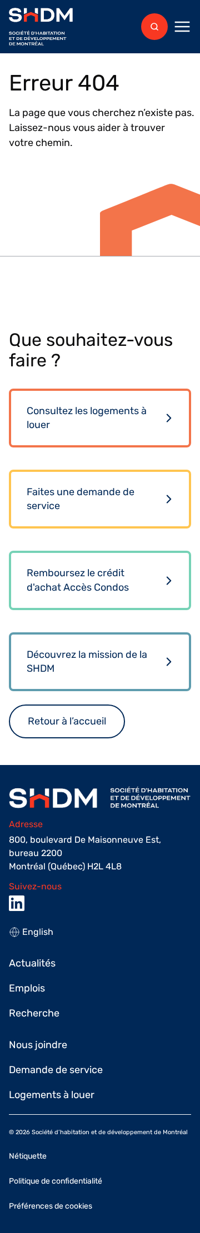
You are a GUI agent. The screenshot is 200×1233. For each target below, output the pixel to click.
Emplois (27, 988)
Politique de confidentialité (55, 1181)
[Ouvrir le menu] (182, 27)
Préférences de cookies (50, 1206)
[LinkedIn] (16, 903)
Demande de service (56, 1070)
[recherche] (154, 26)
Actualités (32, 963)
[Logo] (41, 27)
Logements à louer (51, 1095)
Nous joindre (38, 1045)
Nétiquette (28, 1156)
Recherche (34, 1013)
